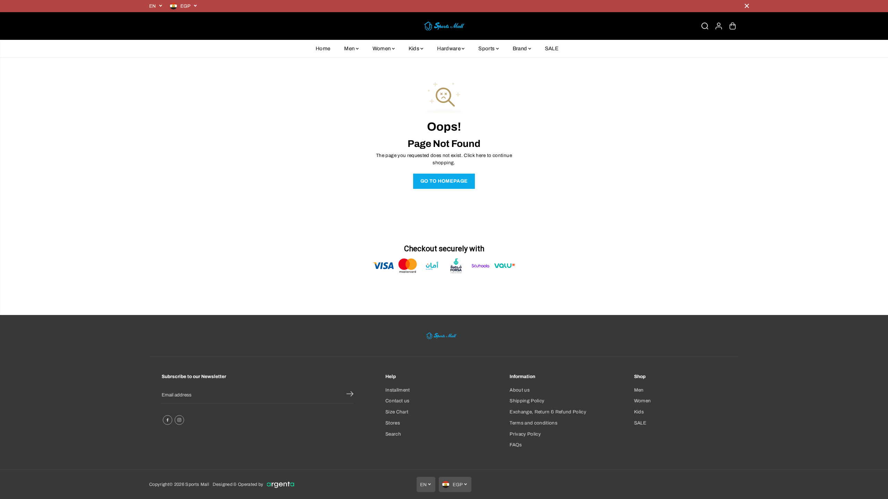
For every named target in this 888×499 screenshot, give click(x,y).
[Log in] (718, 26)
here (481, 155)
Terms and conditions (533, 423)
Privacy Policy (525, 434)
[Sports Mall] (444, 26)
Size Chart (396, 411)
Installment (397, 390)
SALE (551, 48)
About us (520, 390)
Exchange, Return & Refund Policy (548, 411)
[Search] (705, 26)
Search (393, 434)
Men (350, 48)
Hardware (449, 48)
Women (382, 48)
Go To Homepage (444, 181)
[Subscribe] (350, 395)
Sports (487, 48)
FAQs (516, 444)
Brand (520, 48)
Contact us (397, 400)
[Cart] (732, 26)
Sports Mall (197, 484)
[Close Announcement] (747, 6)
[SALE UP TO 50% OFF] (470, 6)
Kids (415, 48)
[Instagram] (179, 420)
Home (323, 48)
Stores (392, 423)
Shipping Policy (527, 400)
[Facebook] (167, 420)
